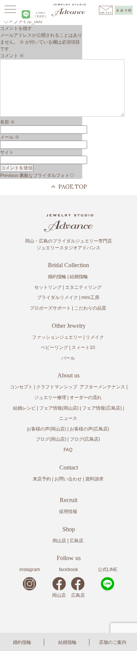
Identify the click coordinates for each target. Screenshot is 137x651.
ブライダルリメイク (57, 297)
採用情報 (68, 511)
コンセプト (21, 387)
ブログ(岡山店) (51, 439)
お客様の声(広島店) (89, 429)
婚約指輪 (22, 642)
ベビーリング (54, 347)
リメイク (95, 337)
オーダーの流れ (86, 397)
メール (9, 137)
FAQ (68, 449)
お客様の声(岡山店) (46, 429)
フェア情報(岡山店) (59, 408)
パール (68, 358)
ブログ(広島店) (85, 439)
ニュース (68, 418)
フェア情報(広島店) (102, 408)
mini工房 (90, 297)
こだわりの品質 (90, 308)
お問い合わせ (68, 479)
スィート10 (83, 347)
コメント (12, 55)
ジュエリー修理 (50, 397)
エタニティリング (83, 287)
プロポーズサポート (50, 308)
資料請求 (94, 479)
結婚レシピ (24, 408)
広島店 (76, 540)
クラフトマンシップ (56, 387)
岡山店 (59, 540)
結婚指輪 (67, 642)
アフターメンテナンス (102, 387)
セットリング (48, 287)
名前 (7, 122)
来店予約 (42, 479)
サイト (7, 152)
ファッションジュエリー (57, 337)
